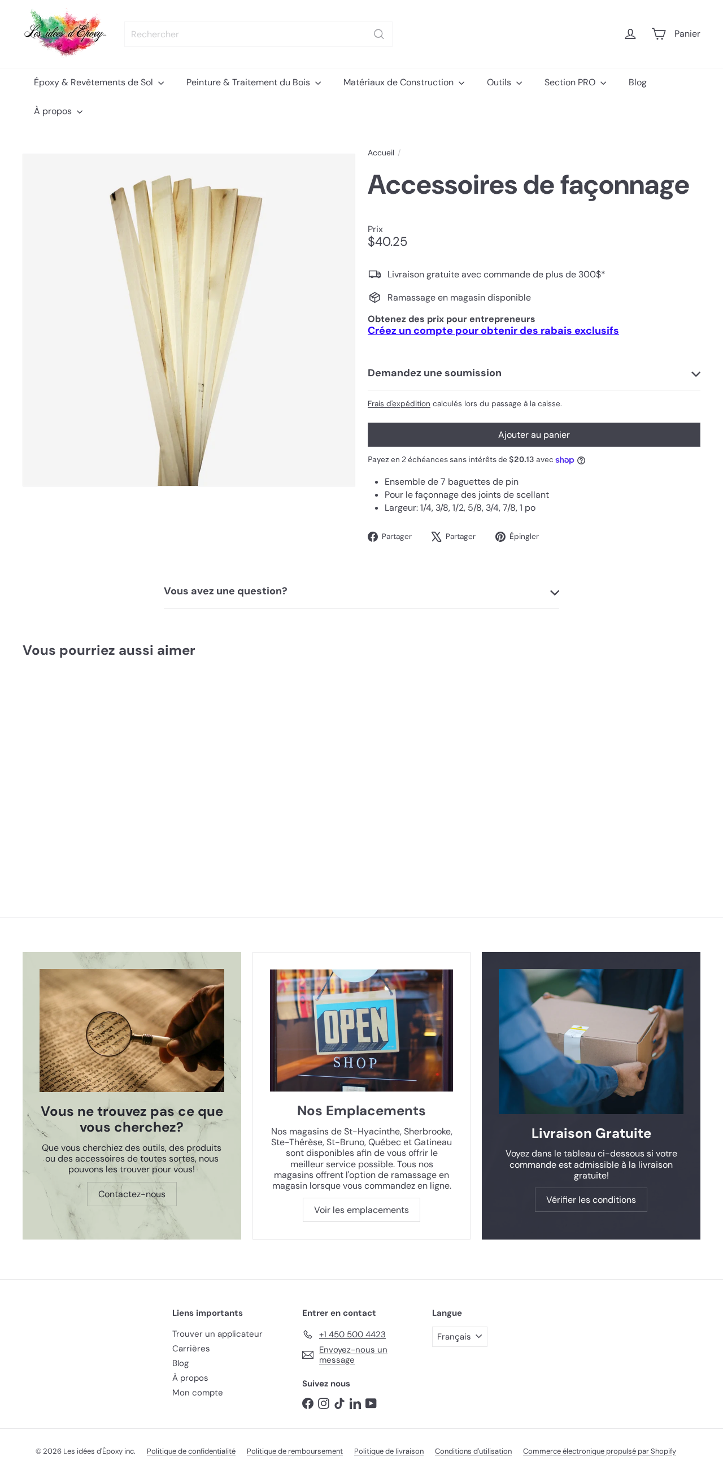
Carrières (191, 1348)
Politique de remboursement (295, 1451)
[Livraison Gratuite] (591, 1041)
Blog (638, 82)
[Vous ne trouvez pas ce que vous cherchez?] (132, 1030)
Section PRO (571, 82)
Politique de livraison (389, 1451)
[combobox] (258, 34)
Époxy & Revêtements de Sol (94, 82)
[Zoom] (189, 320)
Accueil (381, 153)
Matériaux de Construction (399, 82)
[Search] (379, 34)
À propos (54, 111)
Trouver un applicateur (217, 1334)
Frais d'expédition (399, 403)
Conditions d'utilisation (473, 1451)
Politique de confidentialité (191, 1451)
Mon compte (197, 1392)
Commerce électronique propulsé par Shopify (599, 1451)
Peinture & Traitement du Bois (249, 82)
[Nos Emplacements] (362, 1030)
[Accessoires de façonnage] (79, 765)
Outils (500, 82)
